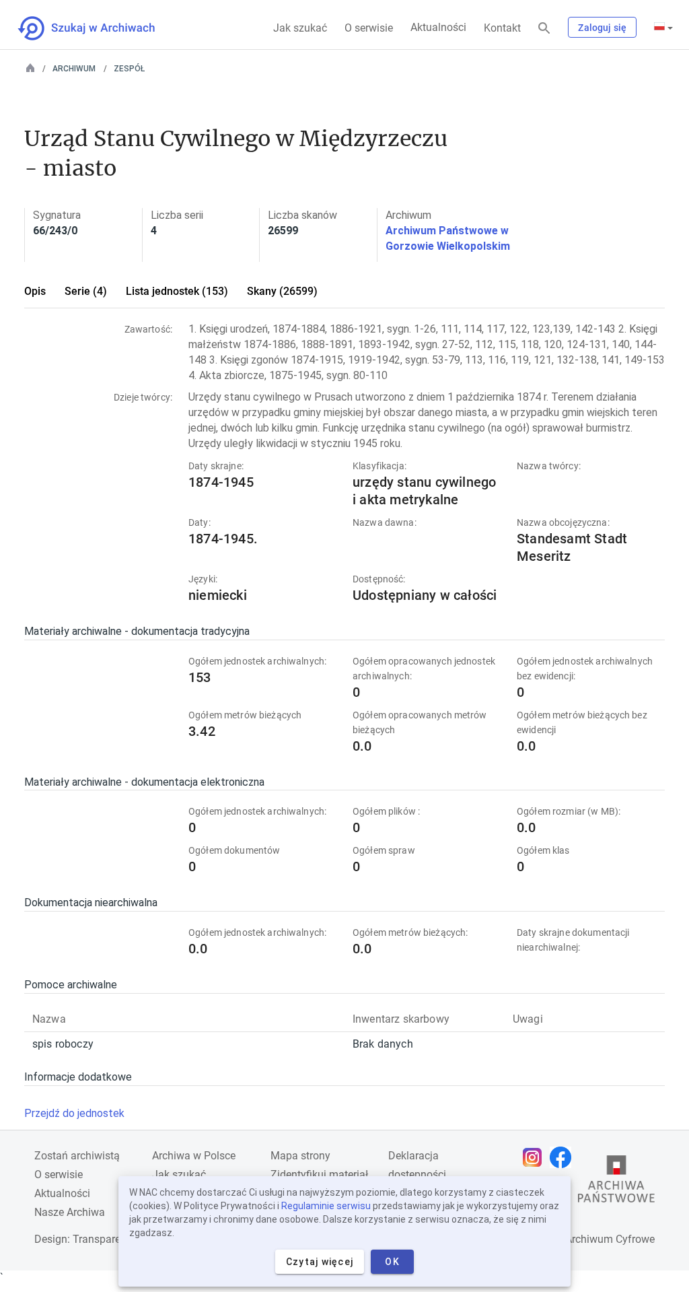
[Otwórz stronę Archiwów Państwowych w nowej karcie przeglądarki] (616, 1182)
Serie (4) (86, 291)
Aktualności (438, 27)
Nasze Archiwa (69, 1212)
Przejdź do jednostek (74, 1113)
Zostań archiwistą (77, 1155)
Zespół (129, 68)
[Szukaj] (544, 28)
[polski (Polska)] (663, 27)
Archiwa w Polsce (193, 1155)
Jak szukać (300, 28)
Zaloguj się (602, 27)
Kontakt (502, 28)
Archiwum (74, 68)
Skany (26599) (282, 291)
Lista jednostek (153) (177, 291)
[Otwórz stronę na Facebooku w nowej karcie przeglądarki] (564, 1157)
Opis (35, 291)
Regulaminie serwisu (326, 1205)
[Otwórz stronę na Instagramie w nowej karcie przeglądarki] (535, 1157)
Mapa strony (300, 1155)
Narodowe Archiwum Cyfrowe (584, 1239)
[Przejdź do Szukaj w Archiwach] (98, 28)
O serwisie (368, 28)
